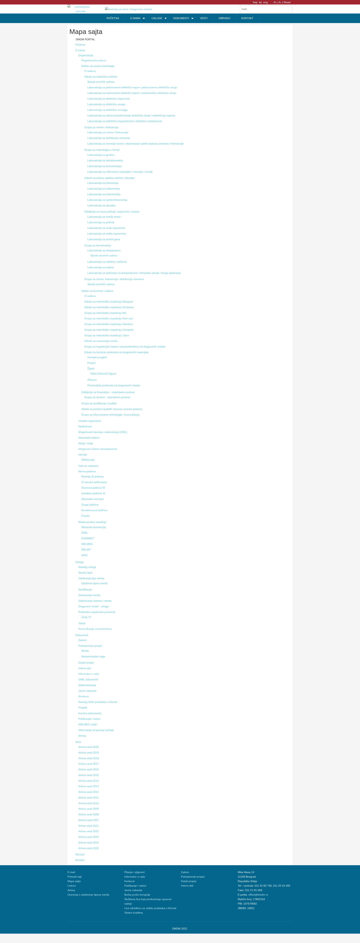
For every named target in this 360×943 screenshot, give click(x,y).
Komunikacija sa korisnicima (95, 628)
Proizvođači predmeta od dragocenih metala (113, 385)
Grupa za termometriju (97, 245)
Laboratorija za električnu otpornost (108, 98)
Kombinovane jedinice (94, 510)
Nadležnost (85, 426)
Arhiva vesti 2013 (88, 786)
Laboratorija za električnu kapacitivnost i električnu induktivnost (124, 121)
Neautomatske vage (93, 656)
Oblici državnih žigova (103, 373)
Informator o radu (88, 673)
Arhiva (82, 735)
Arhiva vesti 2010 (88, 803)
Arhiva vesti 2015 (88, 775)
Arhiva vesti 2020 (88, 746)
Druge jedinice (89, 504)
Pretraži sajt (75, 876)
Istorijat (82, 454)
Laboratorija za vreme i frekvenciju (107, 132)
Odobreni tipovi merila (94, 583)
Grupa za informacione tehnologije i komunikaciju (110, 414)
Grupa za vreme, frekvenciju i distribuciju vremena (114, 279)
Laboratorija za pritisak (100, 222)
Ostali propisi (86, 662)
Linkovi (72, 885)
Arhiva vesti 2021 (88, 825)
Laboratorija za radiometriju (103, 188)
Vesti (78, 741)
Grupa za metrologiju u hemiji (101, 149)
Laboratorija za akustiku (101, 205)
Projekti (82, 707)
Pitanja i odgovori (134, 872)
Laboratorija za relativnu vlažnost (107, 261)
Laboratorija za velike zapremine (106, 233)
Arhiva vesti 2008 (88, 814)
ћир (255, 2)
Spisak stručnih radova (100, 81)
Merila (85, 650)
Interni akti (84, 668)
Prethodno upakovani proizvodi (96, 611)
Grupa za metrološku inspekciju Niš (105, 312)
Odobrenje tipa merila (91, 578)
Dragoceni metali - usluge (93, 606)
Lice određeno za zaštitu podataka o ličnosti (150, 908)
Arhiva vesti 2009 (88, 808)
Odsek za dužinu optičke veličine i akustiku (109, 177)
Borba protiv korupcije (137, 894)
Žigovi (90, 368)
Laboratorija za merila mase (104, 216)
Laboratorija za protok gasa (103, 239)
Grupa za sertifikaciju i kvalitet (99, 403)
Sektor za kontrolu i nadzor (97, 290)
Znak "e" (86, 617)
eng (265, 2)
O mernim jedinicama (94, 482)
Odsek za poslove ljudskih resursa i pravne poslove (111, 408)
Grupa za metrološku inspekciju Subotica (108, 324)
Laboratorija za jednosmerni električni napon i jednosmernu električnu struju (132, 87)
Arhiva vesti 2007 (88, 820)
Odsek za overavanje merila (101, 340)
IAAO (84, 555)
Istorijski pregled (97, 357)
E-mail (71, 872)
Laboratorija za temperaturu (104, 250)
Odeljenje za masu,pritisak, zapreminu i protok (111, 211)
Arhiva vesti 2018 (88, 758)
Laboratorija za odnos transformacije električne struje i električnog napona (131, 115)
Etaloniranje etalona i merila (94, 600)
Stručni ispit (85, 572)
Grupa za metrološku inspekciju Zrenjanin (109, 329)
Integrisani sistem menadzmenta (97, 448)
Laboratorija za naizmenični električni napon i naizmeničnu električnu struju (131, 92)
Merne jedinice (87, 471)
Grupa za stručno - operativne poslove (107, 397)
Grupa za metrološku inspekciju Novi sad (108, 318)
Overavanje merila (89, 595)
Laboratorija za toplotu (100, 267)
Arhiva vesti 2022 (88, 831)
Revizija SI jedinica (92, 476)
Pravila (85, 515)
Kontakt (79, 859)
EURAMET (87, 538)
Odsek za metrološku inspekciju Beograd (108, 301)
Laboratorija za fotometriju (102, 182)
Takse (81, 623)
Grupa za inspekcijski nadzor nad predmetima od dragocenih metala (124, 346)
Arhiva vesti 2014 (88, 780)
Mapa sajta (74, 881)
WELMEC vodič (87, 724)
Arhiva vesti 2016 (88, 769)
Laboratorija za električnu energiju (107, 109)
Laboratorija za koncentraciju (104, 166)
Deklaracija (87, 459)
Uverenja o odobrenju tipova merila (88, 894)
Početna (80, 44)
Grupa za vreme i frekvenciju (101, 127)
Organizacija (85, 55)
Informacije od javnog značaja (96, 730)
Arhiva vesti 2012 (88, 791)
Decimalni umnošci (92, 498)
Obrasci (92, 379)
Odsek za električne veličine (100, 76)
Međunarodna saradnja (92, 522)
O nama (80, 50)
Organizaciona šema (93, 60)
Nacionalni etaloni (88, 437)
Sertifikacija (85, 589)
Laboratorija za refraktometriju (105, 160)
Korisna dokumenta (89, 713)
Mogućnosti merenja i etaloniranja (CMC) (102, 432)
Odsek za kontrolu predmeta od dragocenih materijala (116, 352)
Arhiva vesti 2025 (88, 848)
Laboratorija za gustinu (101, 154)
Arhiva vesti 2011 (88, 797)
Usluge (79, 561)
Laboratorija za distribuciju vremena (108, 137)
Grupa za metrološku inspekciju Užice (106, 335)
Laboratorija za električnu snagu (106, 104)
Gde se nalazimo (88, 465)
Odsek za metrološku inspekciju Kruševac (109, 307)
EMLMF (86, 549)
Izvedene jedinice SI (93, 493)
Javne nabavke (87, 690)
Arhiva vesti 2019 (88, 752)
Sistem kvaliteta (133, 912)
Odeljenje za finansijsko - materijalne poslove (108, 392)
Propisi (91, 362)
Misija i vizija (85, 443)
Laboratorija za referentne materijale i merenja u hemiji (119, 171)
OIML (84, 532)
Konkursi (83, 696)
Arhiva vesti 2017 (88, 763)
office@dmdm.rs (258, 894)
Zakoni (82, 640)
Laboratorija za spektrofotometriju (107, 199)
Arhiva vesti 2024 (88, 842)
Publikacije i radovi (89, 718)
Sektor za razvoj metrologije (97, 65)
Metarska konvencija (93, 527)
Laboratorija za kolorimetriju (103, 194)
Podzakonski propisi (90, 645)
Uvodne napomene (89, 420)
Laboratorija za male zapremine (106, 227)
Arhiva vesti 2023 (88, 836)
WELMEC (87, 543)
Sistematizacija (87, 685)
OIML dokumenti (88, 679)
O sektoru (90, 71)
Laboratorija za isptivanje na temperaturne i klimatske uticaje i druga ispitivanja (134, 272)
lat (260, 2)
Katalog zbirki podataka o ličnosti (97, 701)
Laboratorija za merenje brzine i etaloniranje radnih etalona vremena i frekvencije (135, 143)
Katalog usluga (87, 567)
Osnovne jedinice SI (93, 487)
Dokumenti (81, 635)
